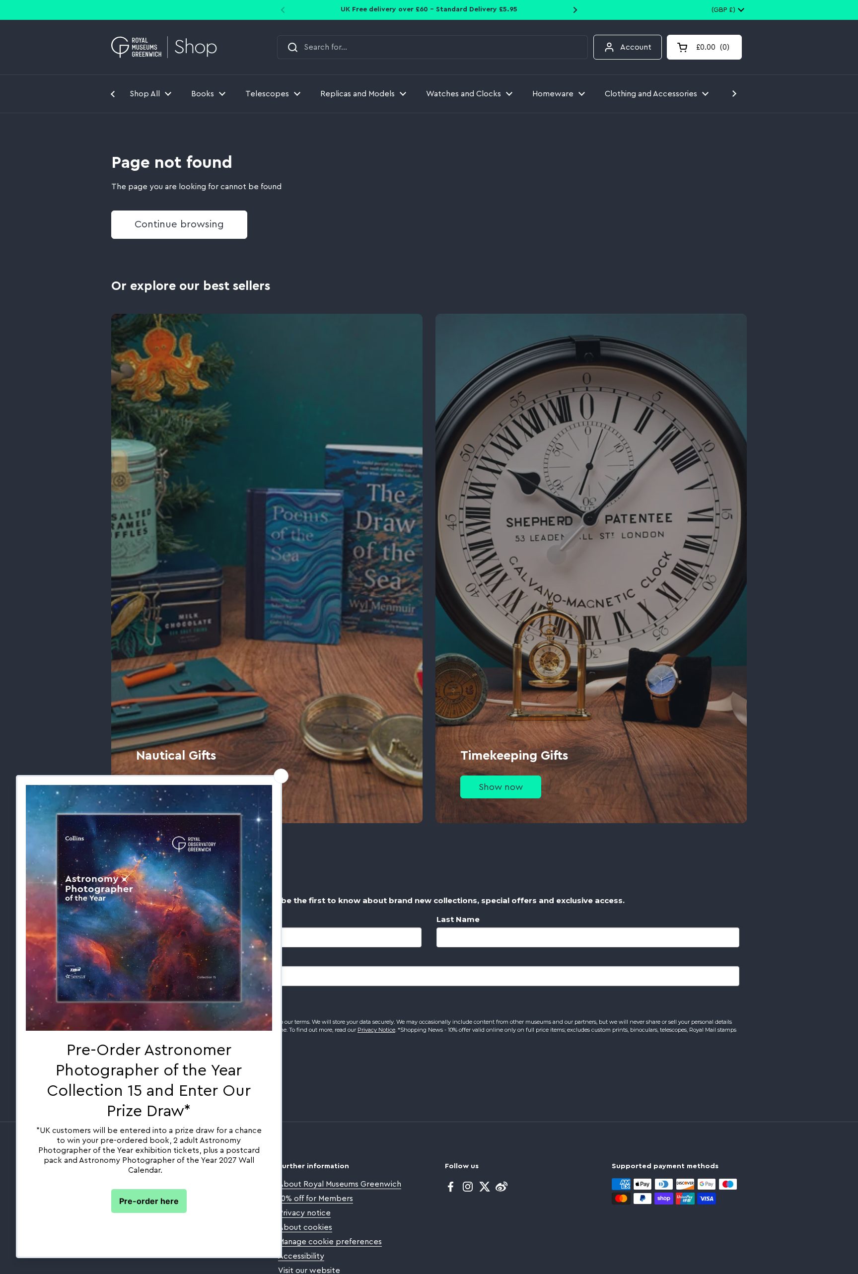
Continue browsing (179, 224)
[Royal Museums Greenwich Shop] (164, 47)
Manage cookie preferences (330, 1242)
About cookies (305, 1227)
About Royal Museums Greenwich (339, 1184)
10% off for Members (315, 1199)
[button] (704, 47)
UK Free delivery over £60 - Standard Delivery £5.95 (429, 9)
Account (635, 47)
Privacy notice (304, 1213)
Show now (501, 786)
